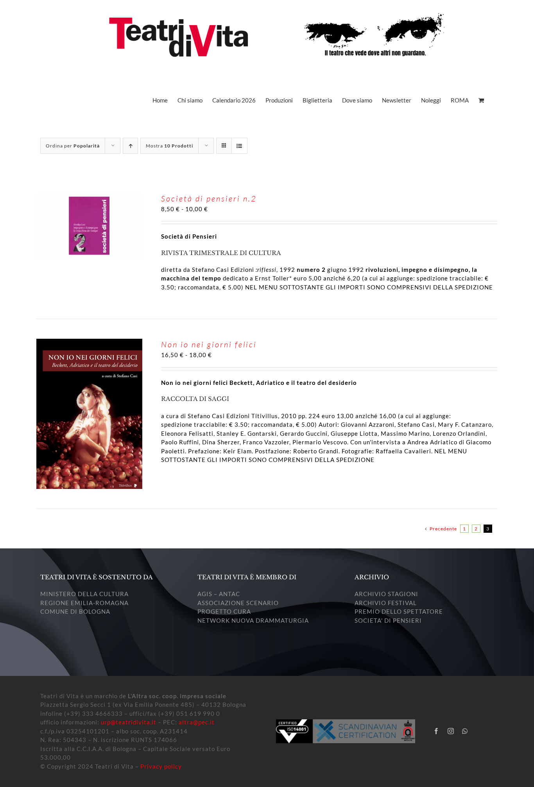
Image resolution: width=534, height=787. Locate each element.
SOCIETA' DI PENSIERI (388, 620)
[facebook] (436, 731)
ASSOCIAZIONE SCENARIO (238, 602)
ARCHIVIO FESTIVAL (386, 602)
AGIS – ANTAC (218, 593)
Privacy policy (161, 766)
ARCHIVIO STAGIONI (386, 593)
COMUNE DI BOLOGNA (75, 611)
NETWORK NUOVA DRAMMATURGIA (253, 620)
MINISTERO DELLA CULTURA (84, 593)
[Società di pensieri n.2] (89, 197)
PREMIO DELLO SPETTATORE (399, 611)
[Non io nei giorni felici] (89, 343)
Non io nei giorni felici (209, 344)
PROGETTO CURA (224, 611)
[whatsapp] (465, 731)
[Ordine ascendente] (130, 146)
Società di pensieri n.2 (209, 198)
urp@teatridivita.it (128, 722)
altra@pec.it (197, 722)
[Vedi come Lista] (239, 145)
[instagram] (451, 731)
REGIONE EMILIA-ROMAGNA (84, 602)
